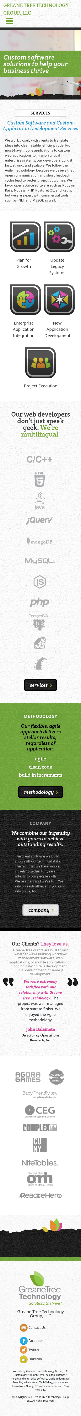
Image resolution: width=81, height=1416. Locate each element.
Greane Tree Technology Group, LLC (47, 1371)
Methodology (39, 792)
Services (39, 685)
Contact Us (37, 1327)
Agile (40, 758)
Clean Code (40, 767)
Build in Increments (40, 775)
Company (39, 910)
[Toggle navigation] (9, 21)
